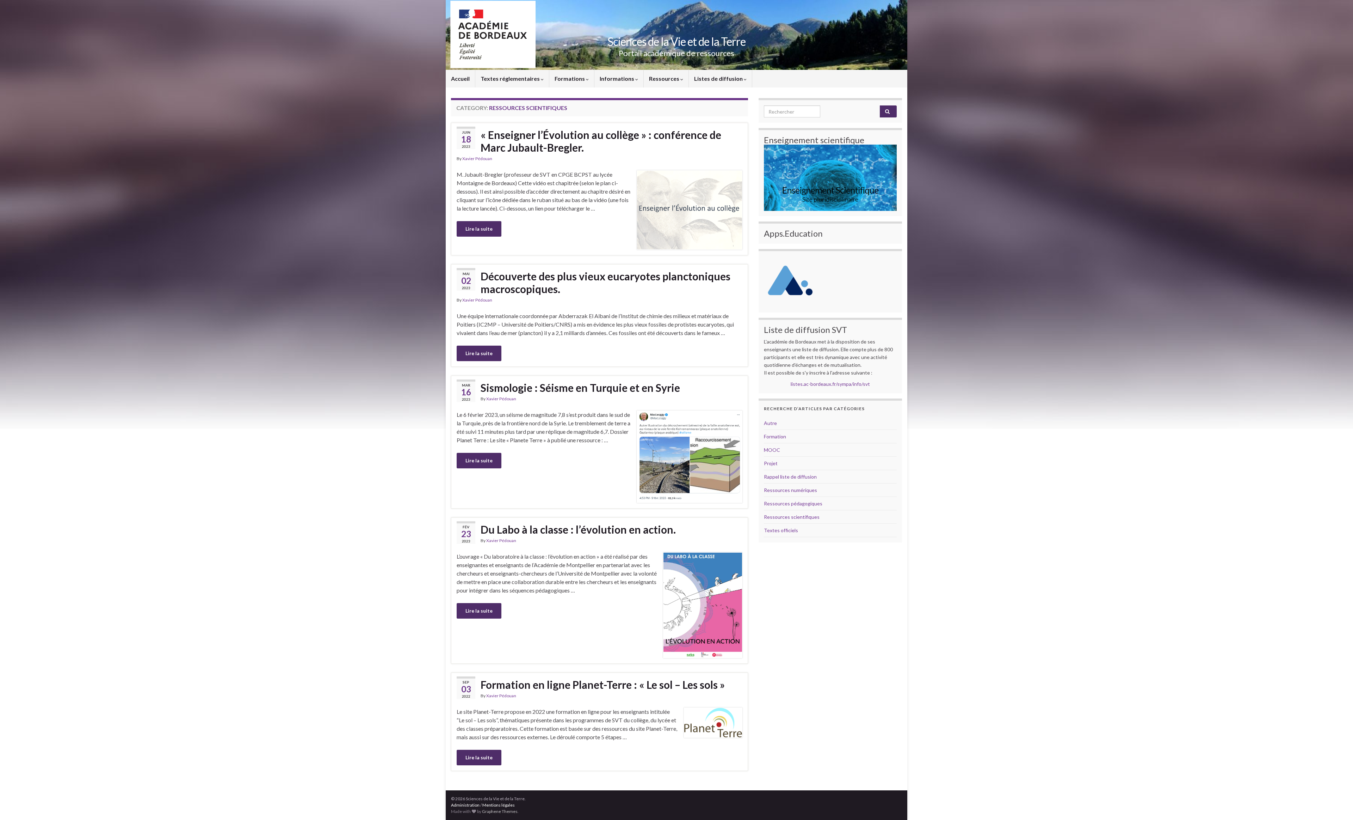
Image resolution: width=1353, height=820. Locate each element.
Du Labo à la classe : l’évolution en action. (578, 529)
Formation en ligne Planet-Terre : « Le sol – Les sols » (603, 684)
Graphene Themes (500, 811)
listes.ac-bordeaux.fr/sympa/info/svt (830, 384)
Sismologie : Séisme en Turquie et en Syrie (580, 387)
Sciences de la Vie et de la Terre (676, 41)
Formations (570, 78)
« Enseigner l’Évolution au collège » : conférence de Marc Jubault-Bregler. (601, 141)
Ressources (664, 78)
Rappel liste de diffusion (790, 477)
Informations (617, 78)
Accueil (460, 78)
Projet (771, 463)
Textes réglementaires (511, 78)
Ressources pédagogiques (793, 503)
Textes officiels (781, 530)
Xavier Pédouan (477, 158)
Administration (465, 805)
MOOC (772, 450)
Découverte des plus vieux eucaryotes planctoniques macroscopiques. (605, 282)
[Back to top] (1337, 804)
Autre (770, 423)
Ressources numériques (790, 490)
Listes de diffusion (719, 78)
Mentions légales (498, 805)
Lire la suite (479, 229)
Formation (775, 436)
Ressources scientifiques (792, 517)
